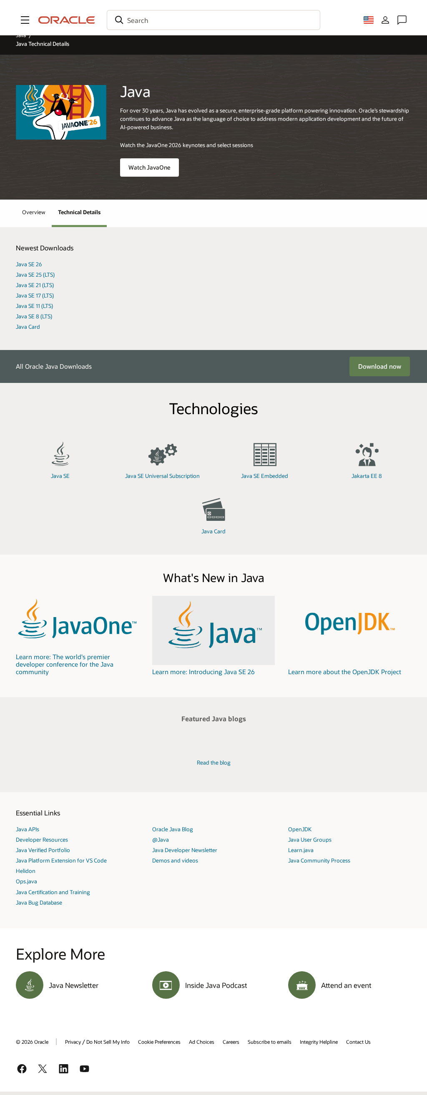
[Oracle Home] (67, 20)
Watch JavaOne (149, 167)
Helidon (25, 870)
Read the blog (214, 762)
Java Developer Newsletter (184, 849)
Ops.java (26, 881)
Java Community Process (319, 860)
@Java (160, 839)
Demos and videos (175, 860)
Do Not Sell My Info (108, 1041)
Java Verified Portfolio (43, 849)
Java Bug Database (39, 902)
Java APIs (27, 828)
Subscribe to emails (269, 1041)
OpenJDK (299, 828)
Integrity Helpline (319, 1041)
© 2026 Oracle (32, 1041)
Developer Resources (42, 839)
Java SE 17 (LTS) (35, 295)
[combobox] (213, 20)
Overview (33, 211)
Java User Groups (310, 839)
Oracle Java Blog (172, 828)
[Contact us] (402, 20)
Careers (231, 1041)
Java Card (28, 326)
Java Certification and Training (53, 891)
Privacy (73, 1041)
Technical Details (79, 211)
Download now (379, 366)
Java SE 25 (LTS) (35, 274)
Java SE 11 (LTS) (34, 305)
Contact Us (358, 1041)
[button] (25, 20)
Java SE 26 (29, 264)
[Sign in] (385, 20)
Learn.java (301, 849)
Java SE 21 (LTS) (35, 284)
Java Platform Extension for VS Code (61, 860)
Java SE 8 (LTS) (34, 316)
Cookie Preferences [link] (159, 1041)
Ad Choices (201, 1041)
